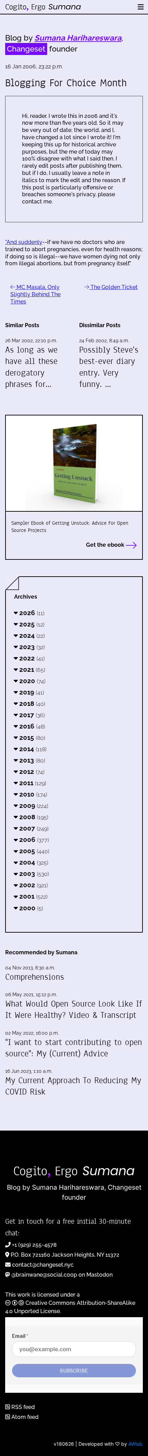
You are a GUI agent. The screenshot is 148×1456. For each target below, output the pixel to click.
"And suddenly (23, 242)
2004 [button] (33, 862)
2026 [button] (31, 612)
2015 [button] (31, 737)
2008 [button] (33, 817)
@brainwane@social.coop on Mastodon (62, 1274)
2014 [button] (32, 749)
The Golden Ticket (113, 287)
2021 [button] (31, 669)
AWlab (135, 1444)
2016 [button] (31, 726)
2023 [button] (31, 647)
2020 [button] (31, 681)
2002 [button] (33, 885)
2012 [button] (31, 771)
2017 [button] (31, 715)
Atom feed (24, 1417)
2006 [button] (33, 839)
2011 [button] (32, 783)
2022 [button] (31, 658)
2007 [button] (33, 828)
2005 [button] (33, 851)
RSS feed (22, 1407)
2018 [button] (31, 703)
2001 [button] (32, 896)
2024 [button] (31, 635)
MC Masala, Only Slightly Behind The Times (35, 294)
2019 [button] (31, 692)
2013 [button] (31, 760)
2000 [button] (30, 908)
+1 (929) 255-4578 (34, 1245)
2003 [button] (33, 873)
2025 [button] (31, 624)
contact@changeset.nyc (43, 1265)
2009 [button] (33, 805)
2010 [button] (32, 794)
